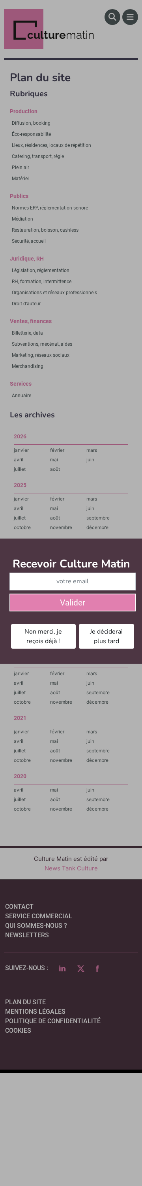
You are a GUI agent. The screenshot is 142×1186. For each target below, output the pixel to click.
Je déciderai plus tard (106, 636)
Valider (72, 602)
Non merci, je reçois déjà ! (43, 636)
